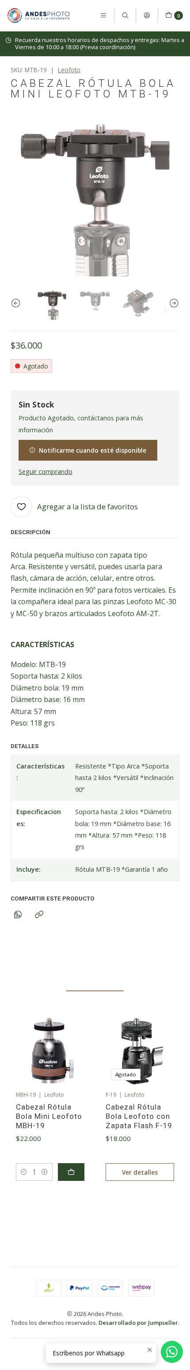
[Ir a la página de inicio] (38, 15)
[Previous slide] (17, 303)
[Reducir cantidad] (23, 1172)
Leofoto (69, 70)
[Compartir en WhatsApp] (18, 915)
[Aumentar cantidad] (44, 1172)
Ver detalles (140, 1172)
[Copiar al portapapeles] (39, 915)
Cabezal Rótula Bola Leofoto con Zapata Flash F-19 (139, 1116)
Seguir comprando (45, 472)
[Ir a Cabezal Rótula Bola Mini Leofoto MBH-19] (50, 1051)
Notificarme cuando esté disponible (92, 450)
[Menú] (103, 15)
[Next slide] (172, 303)
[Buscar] (125, 15)
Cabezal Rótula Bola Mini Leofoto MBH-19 (49, 1116)
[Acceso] (146, 15)
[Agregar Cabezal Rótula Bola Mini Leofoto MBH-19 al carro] (71, 1172)
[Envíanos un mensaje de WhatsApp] (172, 1352)
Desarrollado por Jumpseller (138, 1323)
